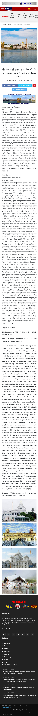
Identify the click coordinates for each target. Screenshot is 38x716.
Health (6, 648)
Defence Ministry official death (12, 16)
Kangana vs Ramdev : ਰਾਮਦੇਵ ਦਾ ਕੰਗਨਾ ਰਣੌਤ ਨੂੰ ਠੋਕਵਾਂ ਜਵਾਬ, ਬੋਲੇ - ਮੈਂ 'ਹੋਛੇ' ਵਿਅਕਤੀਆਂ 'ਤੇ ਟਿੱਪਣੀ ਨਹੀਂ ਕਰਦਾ (19, 680)
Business (7, 643)
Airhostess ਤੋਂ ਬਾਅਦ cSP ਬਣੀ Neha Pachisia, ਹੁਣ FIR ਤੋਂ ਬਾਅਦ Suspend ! (18, 688)
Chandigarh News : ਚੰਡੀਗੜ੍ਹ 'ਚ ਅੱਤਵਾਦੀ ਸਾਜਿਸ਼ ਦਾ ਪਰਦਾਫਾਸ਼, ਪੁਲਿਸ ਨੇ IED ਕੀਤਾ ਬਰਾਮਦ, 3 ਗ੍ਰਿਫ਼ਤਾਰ (19, 672)
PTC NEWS (11, 80)
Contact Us (5, 712)
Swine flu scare (19, 16)
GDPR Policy (5, 714)
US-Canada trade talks (25, 16)
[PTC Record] (17, 606)
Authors (32, 710)
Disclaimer (12, 712)
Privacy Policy (26, 712)
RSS (11, 714)
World (6, 659)
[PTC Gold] (34, 606)
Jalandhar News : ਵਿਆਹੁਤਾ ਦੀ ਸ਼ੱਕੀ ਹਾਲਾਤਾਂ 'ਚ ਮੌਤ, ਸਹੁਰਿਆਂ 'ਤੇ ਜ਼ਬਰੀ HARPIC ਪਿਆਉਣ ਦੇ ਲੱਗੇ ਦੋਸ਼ (19, 696)
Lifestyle (7, 651)
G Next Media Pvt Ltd (7, 707)
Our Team (19, 712)
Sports (6, 662)
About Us (9, 710)
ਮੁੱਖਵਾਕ (9, 24)
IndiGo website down (31, 16)
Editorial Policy (17, 710)
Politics (6, 654)
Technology (7, 657)
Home (4, 24)
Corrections (25, 710)
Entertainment (8, 646)
